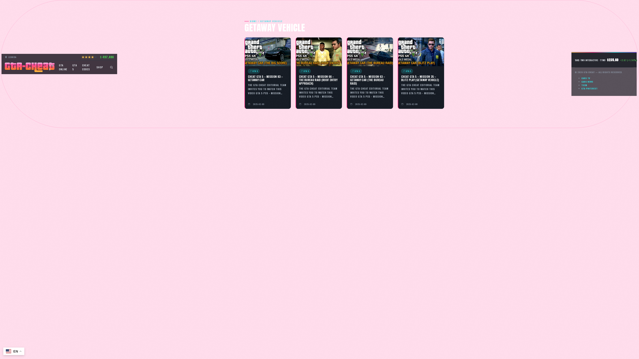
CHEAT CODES (86, 67)
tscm (584, 85)
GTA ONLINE (63, 67)
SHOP (100, 67)
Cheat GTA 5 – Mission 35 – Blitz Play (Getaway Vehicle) (420, 78)
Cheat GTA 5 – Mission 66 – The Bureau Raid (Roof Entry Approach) (318, 79)
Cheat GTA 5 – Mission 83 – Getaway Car (265, 78)
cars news (587, 81)
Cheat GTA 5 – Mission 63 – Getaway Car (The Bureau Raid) (367, 79)
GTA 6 (51, 67)
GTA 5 (74, 67)
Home (253, 21)
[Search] (111, 67)
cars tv (585, 78)
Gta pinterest (589, 88)
